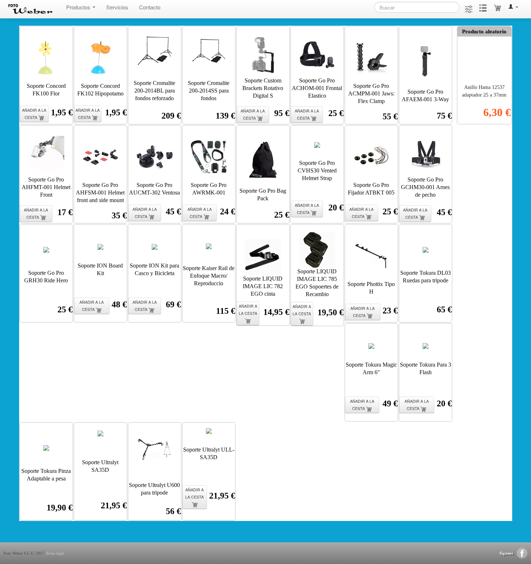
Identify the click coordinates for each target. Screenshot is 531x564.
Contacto (149, 7)
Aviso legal (55, 553)
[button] (513, 7)
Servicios (117, 7)
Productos (79, 7)
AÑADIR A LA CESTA (34, 113)
